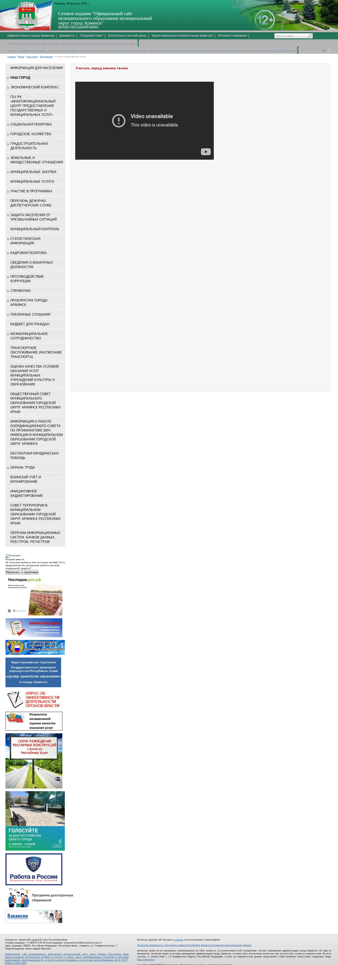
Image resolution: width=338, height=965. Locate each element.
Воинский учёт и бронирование (25, 479)
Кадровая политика (28, 253)
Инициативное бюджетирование (26, 493)
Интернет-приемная (232, 35)
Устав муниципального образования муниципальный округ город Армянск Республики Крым (71, 43)
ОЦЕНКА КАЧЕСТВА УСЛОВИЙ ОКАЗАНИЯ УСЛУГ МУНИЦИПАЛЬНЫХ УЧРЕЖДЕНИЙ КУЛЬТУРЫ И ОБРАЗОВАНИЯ (34, 375)
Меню (21, 56)
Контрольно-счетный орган (127, 35)
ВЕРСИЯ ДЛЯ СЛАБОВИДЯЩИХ (78, 26)
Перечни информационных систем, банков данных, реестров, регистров (35, 537)
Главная (11, 56)
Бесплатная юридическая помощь (34, 456)
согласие (178, 940)
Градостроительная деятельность (29, 146)
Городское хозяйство (30, 134)
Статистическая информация (25, 241)
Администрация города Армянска (30, 35)
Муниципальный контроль (34, 229)
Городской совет (91, 35)
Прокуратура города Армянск (29, 303)
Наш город (32, 56)
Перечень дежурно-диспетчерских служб (30, 203)
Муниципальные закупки (33, 172)
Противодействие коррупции (27, 279)
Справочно (20, 291)
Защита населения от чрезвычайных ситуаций (33, 217)
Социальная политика (31, 124)
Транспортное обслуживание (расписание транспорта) (36, 352)
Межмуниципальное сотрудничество (29, 336)
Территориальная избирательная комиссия (182, 35)
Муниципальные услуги (32, 181)
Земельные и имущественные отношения (36, 160)
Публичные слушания (30, 314)
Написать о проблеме (22, 572)
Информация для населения (36, 68)
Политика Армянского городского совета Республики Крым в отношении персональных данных (194, 945)
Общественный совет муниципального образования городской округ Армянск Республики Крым (35, 403)
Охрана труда (22, 467)
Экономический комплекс (34, 87)
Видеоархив (46, 56)
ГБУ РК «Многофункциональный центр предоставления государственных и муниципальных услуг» (32, 106)
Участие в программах (31, 191)
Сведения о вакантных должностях (31, 265)
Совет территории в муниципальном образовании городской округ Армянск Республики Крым (35, 514)
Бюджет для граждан (29, 324)
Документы (67, 35)
